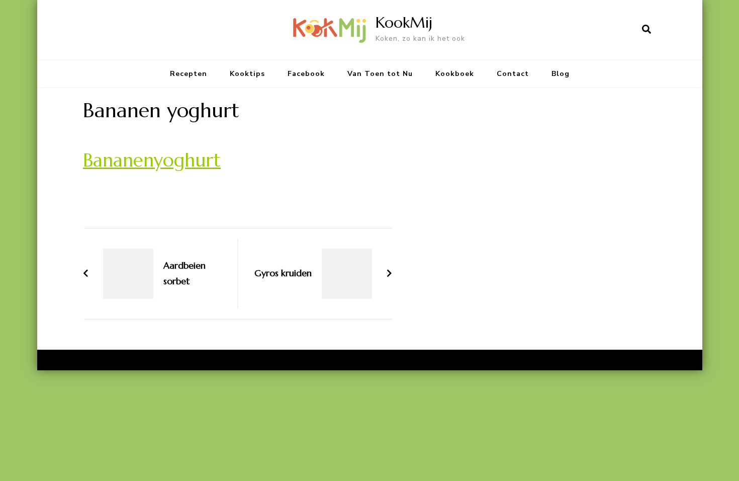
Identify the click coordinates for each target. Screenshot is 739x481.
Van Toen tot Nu (380, 73)
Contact (513, 73)
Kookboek (454, 73)
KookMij (404, 22)
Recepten (188, 73)
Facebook (306, 73)
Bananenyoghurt (152, 160)
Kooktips (247, 73)
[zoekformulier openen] (646, 30)
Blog (560, 73)
